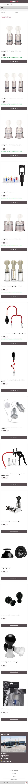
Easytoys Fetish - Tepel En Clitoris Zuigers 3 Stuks (12, 98)
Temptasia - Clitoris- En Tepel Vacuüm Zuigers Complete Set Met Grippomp (13, 474)
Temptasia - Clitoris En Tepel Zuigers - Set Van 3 (11, 286)
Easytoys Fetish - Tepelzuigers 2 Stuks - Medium (11, 145)
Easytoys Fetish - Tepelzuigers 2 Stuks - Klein (11, 51)
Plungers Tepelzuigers (6, 568)
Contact (14, 776)
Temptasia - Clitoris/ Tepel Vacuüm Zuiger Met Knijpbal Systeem (13, 380)
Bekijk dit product (14, 61)
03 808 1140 (5, 760)
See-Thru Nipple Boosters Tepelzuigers (9, 662)
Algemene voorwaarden (14, 770)
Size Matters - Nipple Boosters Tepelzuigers (10, 615)
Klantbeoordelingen (14, 779)
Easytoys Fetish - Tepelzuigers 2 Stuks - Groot (11, 239)
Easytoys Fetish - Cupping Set (7, 192)
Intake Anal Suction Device (7, 709)
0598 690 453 (5, 758)
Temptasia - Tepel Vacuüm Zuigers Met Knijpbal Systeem (13, 333)
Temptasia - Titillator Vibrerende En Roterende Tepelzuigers (11, 427)
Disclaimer (14, 773)
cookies (14, 782)
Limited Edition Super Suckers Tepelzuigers (10, 521)
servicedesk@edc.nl (6, 761)
